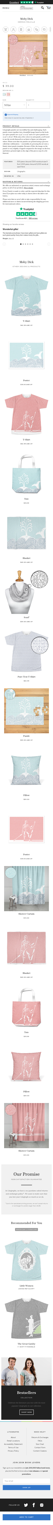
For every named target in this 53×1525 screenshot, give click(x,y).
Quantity (30, 100)
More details (28, 188)
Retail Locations (13, 1441)
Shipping (13, 182)
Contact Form (39, 1447)
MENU (6, 8)
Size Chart (40, 1444)
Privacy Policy (13, 1451)
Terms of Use (13, 1447)
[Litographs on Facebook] (33, 1505)
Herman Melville (26, 22)
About (13, 1437)
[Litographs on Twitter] (25, 1505)
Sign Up (27, 1487)
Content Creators (40, 1451)
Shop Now (26, 1412)
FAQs (40, 1441)
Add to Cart (27, 1517)
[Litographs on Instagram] (41, 1505)
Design (30, 75)
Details (11, 126)
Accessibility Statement (13, 1444)
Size (4, 100)
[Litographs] (26, 8)
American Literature (26, 1229)
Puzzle (23, 75)
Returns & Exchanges (40, 1437)
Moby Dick (26, 18)
